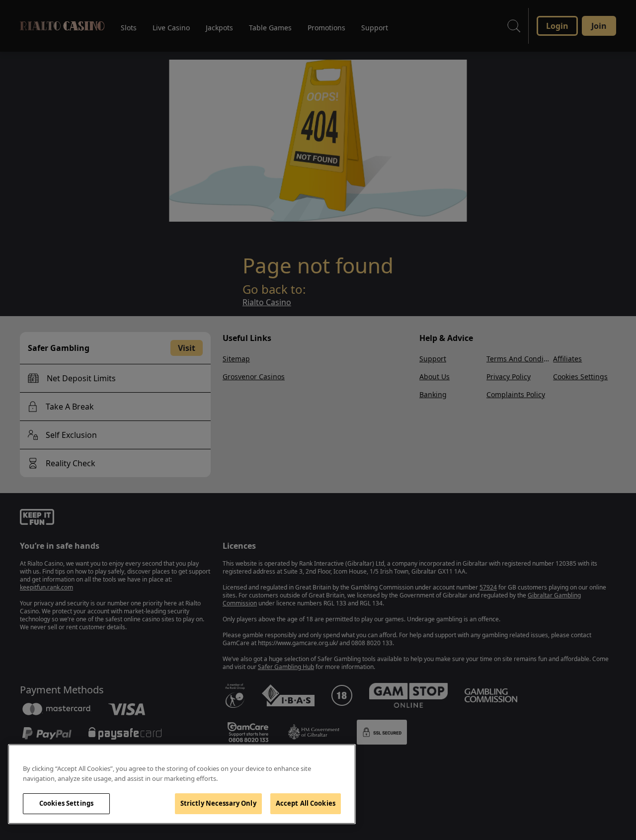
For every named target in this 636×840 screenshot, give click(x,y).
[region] (182, 784)
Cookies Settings (66, 803)
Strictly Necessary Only (218, 803)
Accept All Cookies (305, 803)
